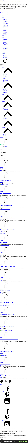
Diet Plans (4, 42)
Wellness (3, 110)
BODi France (4, 134)
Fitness (3, 17)
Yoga (3, 81)
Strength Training (5, 25)
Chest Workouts (5, 21)
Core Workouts (5, 76)
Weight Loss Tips (5, 44)
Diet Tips (4, 108)
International (3, 53)
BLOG (2, 146)
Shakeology (4, 29)
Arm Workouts (5, 74)
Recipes (3, 37)
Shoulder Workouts (5, 23)
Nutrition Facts (5, 30)
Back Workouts (5, 20)
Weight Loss (3, 101)
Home (2, 15)
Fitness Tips (4, 24)
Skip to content (2, 0)
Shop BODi (1, 12)
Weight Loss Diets (5, 43)
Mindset (3, 35)
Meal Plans (4, 33)
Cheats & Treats (5, 32)
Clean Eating (4, 89)
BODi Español (5, 55)
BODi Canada (5, 57)
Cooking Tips (5, 90)
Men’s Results (5, 52)
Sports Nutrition (5, 92)
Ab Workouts (5, 19)
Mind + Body (4, 47)
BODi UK (4, 135)
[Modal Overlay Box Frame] (14, 441)
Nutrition (3, 27)
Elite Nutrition (5, 34)
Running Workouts (5, 26)
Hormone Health (5, 48)
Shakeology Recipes (5, 39)
